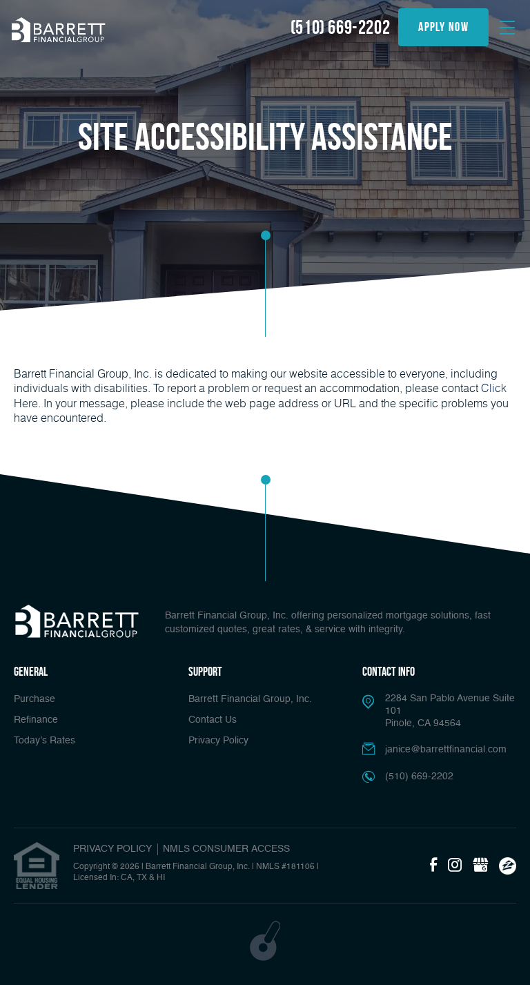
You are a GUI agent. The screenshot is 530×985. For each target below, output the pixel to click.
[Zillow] (507, 866)
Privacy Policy (218, 740)
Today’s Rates (44, 740)
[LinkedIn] (480, 865)
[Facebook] (433, 865)
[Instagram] (455, 865)
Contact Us (212, 720)
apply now (443, 27)
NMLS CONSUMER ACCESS (226, 849)
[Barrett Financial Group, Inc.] (58, 29)
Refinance (36, 720)
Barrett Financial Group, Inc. (250, 699)
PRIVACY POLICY (112, 849)
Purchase (34, 699)
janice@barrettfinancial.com (446, 749)
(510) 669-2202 (340, 27)
